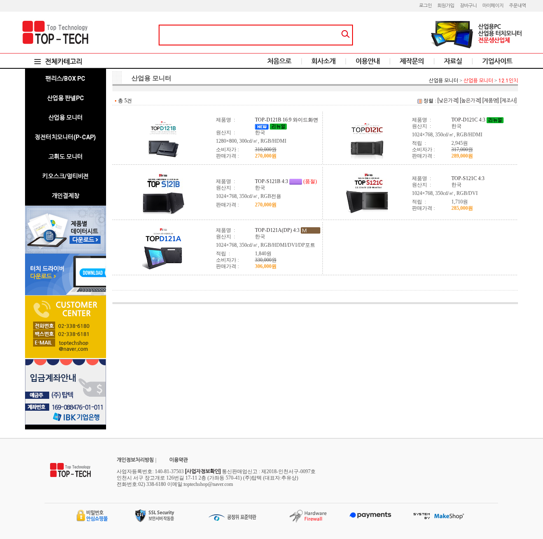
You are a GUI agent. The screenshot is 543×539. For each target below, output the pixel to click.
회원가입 (445, 5)
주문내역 (517, 5)
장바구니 (468, 5)
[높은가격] (470, 101)
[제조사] (508, 101)
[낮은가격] (448, 101)
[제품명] (490, 101)
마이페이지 (493, 5)
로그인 (425, 5)
